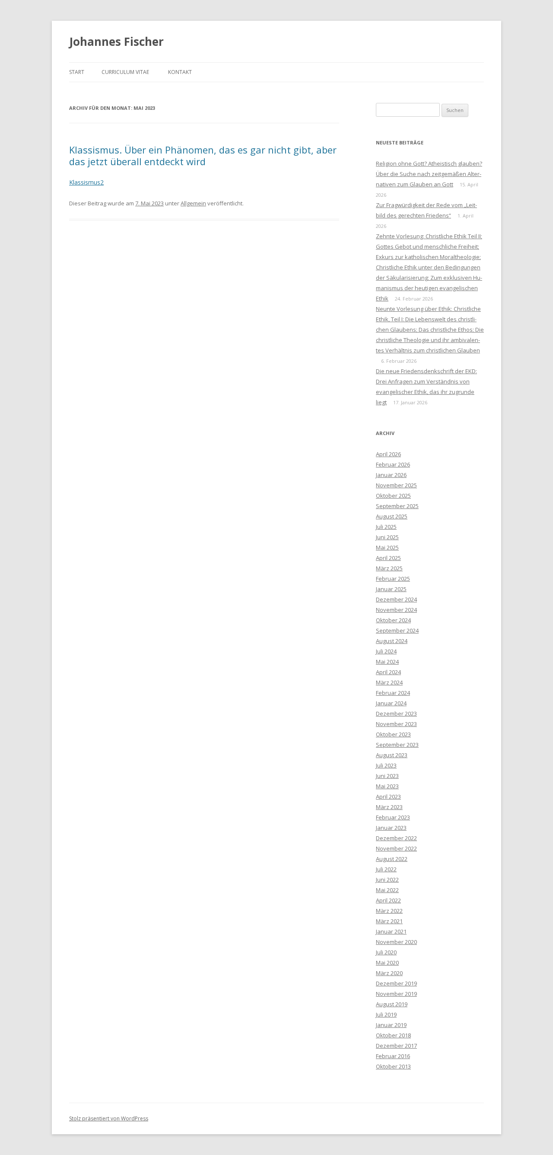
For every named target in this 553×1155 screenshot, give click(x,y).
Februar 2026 (393, 464)
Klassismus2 (86, 182)
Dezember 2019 (396, 983)
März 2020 (389, 973)
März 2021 (389, 921)
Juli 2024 (386, 651)
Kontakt (180, 72)
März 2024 (389, 682)
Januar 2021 (391, 931)
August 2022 (391, 859)
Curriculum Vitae (125, 72)
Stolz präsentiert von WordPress (108, 1118)
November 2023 (396, 724)
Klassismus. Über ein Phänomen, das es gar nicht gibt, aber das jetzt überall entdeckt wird (203, 155)
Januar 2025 (391, 589)
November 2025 (396, 485)
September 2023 (397, 745)
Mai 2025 (387, 547)
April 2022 (388, 900)
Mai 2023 (387, 786)
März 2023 (389, 807)
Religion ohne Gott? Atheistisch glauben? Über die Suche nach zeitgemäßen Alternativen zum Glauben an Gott (429, 174)
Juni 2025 (387, 537)
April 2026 (388, 454)
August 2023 (391, 755)
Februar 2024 (393, 693)
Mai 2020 (387, 962)
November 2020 (396, 942)
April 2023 (388, 796)
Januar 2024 (391, 703)
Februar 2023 (393, 817)
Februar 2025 (393, 578)
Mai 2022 (387, 890)
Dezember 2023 (396, 713)
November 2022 (396, 848)
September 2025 (397, 506)
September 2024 (397, 630)
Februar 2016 (393, 1056)
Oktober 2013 (393, 1066)
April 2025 (388, 558)
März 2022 (389, 911)
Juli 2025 (386, 527)
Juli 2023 (386, 765)
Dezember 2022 (396, 838)
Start (76, 72)
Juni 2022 (387, 879)
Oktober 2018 (393, 1035)
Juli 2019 (386, 1014)
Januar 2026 (391, 475)
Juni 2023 (387, 776)
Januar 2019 (391, 1025)
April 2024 (388, 672)
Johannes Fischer (116, 41)
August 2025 (391, 516)
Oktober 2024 (393, 620)
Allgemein (193, 203)
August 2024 (391, 641)
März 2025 (389, 568)
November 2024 (396, 610)
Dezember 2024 (396, 599)
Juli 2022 (386, 869)
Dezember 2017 (396, 1045)
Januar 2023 (391, 828)
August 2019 (391, 1004)
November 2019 (396, 994)
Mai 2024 (387, 661)
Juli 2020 (386, 952)
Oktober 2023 (393, 734)
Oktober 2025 (393, 495)
